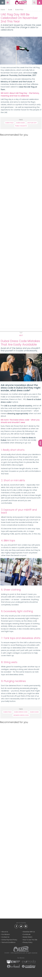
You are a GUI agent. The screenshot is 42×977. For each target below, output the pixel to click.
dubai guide (20, 123)
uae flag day (32, 123)
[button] (2, 2)
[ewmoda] (28, 961)
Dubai (3, 10)
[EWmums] (13, 961)
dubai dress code (20, 712)
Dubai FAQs (19, 10)
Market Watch (27, 937)
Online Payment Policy (9, 940)
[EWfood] (13, 966)
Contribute (26, 934)
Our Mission (6, 934)
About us (5, 932)
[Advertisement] (20, 232)
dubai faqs (9, 123)
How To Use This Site (30, 940)
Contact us (5, 937)
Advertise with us (29, 932)
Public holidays (21, 126)
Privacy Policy (27, 942)
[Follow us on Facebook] (16, 926)
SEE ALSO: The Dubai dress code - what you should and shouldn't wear (20, 421)
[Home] (21, 2)
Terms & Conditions (8, 942)
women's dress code (21, 715)
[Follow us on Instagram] (26, 926)
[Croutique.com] (28, 966)
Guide (10, 10)
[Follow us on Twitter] (21, 926)
